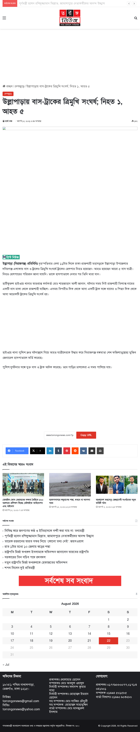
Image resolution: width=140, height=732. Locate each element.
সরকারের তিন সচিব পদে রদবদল (25, 557)
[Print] (100, 450)
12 (50, 634)
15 (108, 634)
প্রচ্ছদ (9, 86)
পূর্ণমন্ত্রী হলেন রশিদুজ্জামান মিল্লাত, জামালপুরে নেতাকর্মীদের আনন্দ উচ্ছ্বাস (49, 536)
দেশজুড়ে (19, 86)
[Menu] (4, 19)
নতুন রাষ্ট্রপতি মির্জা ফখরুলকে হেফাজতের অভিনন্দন (36, 562)
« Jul (6, 665)
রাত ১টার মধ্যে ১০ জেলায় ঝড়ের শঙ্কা (27, 547)
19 (50, 641)
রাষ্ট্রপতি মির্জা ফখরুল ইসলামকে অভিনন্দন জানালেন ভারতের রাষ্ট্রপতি (47, 552)
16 (128, 634)
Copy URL (86, 435)
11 (31, 634)
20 (70, 641)
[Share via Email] (91, 450)
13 (70, 634)
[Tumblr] (58, 450)
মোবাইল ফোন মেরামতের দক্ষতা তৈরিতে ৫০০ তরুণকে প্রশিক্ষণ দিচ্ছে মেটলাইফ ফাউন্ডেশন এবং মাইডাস (23, 503)
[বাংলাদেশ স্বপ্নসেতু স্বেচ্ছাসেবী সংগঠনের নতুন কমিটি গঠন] (116, 484)
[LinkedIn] (50, 450)
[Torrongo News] (70, 17)
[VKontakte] (83, 450)
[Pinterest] (66, 450)
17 (12, 641)
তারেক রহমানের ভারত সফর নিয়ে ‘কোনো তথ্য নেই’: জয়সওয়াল (44, 541)
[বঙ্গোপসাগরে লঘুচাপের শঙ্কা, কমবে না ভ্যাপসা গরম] (70, 484)
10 (12, 634)
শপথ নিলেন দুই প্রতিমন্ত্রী (20, 568)
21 (89, 641)
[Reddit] (75, 450)
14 (89, 634)
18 (31, 641)
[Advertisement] (70, 55)
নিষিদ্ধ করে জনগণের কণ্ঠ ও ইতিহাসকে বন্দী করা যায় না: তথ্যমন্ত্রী (44, 531)
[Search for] (135, 19)
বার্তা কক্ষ (8, 121)
